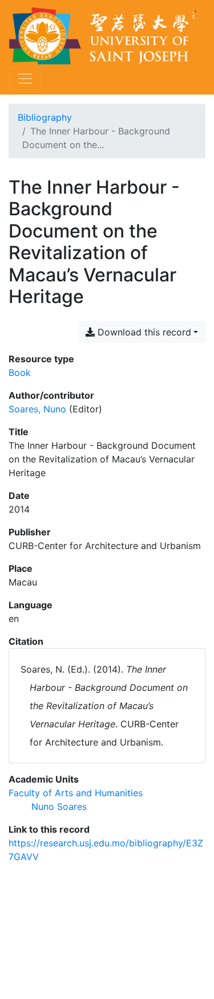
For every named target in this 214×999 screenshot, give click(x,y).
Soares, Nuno (37, 409)
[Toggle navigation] (25, 78)
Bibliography (45, 117)
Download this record (143, 332)
